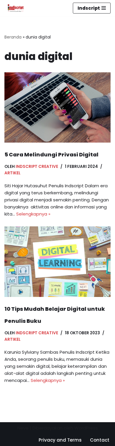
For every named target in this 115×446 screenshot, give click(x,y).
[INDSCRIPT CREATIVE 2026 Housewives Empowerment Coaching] (14, 8)
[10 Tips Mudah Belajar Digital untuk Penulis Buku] (57, 261)
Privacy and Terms (60, 440)
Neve (23, 428)
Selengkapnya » (33, 214)
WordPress (86, 428)
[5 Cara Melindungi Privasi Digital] (57, 107)
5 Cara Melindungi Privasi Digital (51, 154)
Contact (99, 440)
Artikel (12, 173)
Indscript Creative (37, 166)
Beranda (13, 37)
